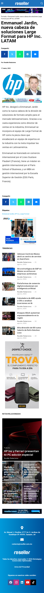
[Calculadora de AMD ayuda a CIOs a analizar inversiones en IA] (8, 301)
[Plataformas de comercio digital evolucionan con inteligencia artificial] (8, 286)
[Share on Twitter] (12, 54)
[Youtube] (27, 582)
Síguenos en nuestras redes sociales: (22, 575)
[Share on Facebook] (4, 54)
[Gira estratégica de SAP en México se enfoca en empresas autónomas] (8, 272)
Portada (4, 16)
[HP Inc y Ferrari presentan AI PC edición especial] (22, 439)
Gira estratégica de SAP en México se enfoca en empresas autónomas (29, 271)
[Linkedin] (22, 582)
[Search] (42, 3)
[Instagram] (16, 582)
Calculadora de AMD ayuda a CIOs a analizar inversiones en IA (29, 300)
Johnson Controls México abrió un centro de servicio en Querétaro (29, 256)
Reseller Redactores (24, 262)
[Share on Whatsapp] (19, 54)
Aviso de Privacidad (22, 567)
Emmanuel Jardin (8, 214)
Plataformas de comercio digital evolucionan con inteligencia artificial (28, 286)
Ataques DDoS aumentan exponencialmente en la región (28, 315)
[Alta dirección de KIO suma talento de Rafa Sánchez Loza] (8, 331)
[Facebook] (11, 582)
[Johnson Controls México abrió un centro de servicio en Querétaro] (8, 257)
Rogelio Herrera (9, 480)
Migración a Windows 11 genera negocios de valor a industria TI (11, 472)
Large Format (24, 214)
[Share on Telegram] (27, 54)
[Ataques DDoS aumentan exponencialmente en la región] (8, 316)
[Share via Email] (35, 54)
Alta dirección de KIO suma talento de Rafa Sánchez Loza (29, 330)
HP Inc (17, 214)
